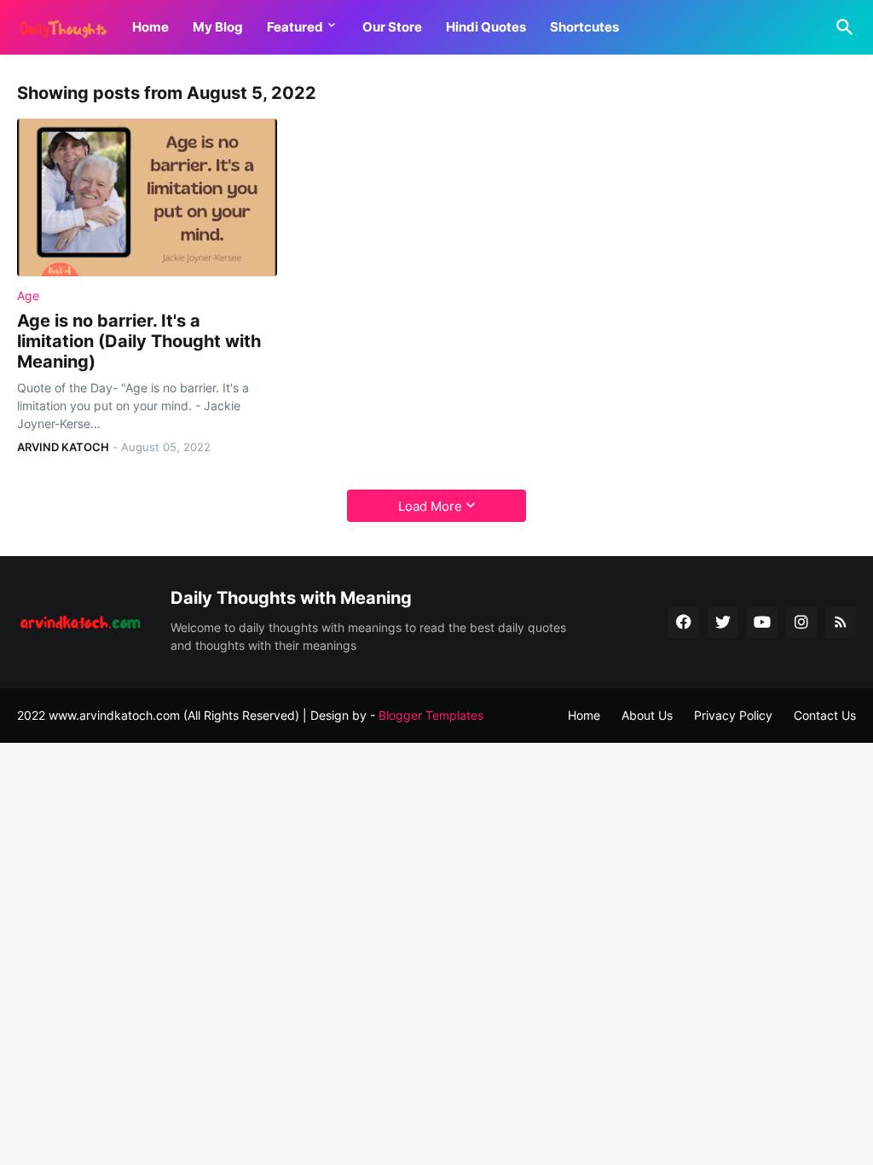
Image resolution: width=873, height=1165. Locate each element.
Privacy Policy (733, 715)
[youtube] (762, 622)
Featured (295, 27)
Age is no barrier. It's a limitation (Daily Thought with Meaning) (139, 341)
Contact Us (825, 715)
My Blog (218, 27)
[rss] (840, 622)
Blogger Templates (431, 715)
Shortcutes (584, 27)
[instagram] (801, 622)
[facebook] (683, 622)
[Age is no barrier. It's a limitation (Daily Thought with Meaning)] (147, 197)
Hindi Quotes (486, 27)
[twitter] (723, 622)
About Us (647, 715)
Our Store (392, 27)
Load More (430, 506)
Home (150, 27)
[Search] (841, 27)
